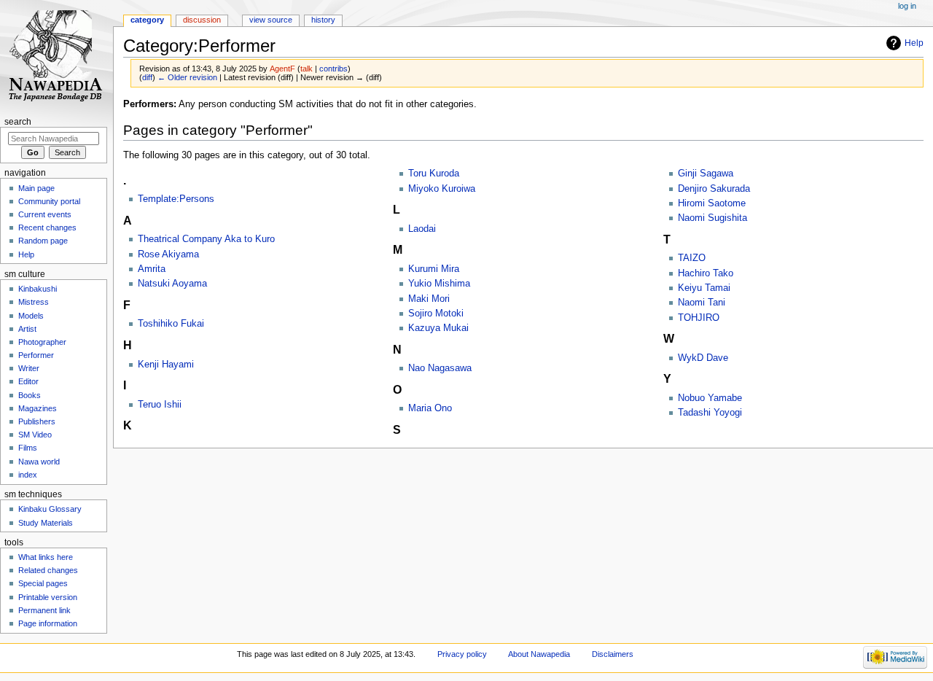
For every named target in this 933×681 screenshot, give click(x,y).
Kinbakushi (37, 288)
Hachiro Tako (705, 273)
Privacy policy (462, 654)
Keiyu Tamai (704, 288)
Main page (36, 188)
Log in (907, 5)
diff (147, 77)
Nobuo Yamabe (710, 398)
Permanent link (44, 610)
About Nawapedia (539, 654)
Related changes (48, 570)
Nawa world (39, 461)
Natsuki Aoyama (172, 284)
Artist (27, 328)
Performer (36, 355)
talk (306, 68)
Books (29, 395)
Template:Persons (176, 199)
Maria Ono (430, 408)
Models (31, 315)
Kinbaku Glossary (50, 509)
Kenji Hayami (166, 364)
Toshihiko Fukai (171, 324)
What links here (45, 557)
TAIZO (692, 258)
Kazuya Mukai (438, 328)
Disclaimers (612, 654)
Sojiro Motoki (436, 313)
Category (147, 19)
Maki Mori (429, 299)
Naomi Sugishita (712, 218)
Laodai (422, 229)
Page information (47, 623)
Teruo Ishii (159, 405)
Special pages (43, 583)
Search (17, 121)
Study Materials (45, 522)
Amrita (151, 269)
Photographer (42, 342)
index (27, 474)
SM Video (35, 434)
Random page (43, 240)
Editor (28, 381)
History (323, 19)
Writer (28, 368)
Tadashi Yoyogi (710, 413)
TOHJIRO (698, 318)
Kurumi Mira (433, 269)
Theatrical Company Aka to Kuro (206, 239)
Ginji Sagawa (705, 173)
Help (914, 43)
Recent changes (47, 227)
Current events (44, 214)
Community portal (49, 201)
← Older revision (187, 77)
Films (27, 447)
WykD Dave (703, 358)
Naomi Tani (701, 302)
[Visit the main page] (56, 56)
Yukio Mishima (439, 284)
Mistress (33, 301)
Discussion (202, 19)
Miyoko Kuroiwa (441, 189)
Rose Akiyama (168, 254)
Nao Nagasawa (440, 368)
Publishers (36, 421)
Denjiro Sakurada (714, 189)
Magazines (37, 408)
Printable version (47, 597)
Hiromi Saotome (712, 203)
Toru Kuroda (433, 173)
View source (270, 19)
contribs (333, 68)
